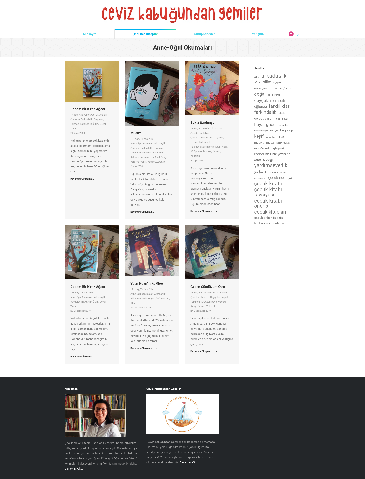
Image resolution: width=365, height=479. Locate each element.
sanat (257, 160)
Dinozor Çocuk (261, 88)
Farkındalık (86, 123)
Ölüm (96, 123)
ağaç (257, 82)
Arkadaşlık (160, 143)
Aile (81, 114)
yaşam (260, 171)
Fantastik (142, 298)
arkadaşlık (274, 76)
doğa (259, 94)
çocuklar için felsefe (268, 218)
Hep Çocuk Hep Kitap (281, 130)
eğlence (260, 106)
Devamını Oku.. (74, 468)
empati (279, 100)
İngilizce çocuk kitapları (270, 223)
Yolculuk (195, 155)
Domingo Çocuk (280, 88)
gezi (278, 119)
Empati (134, 152)
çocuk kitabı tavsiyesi (268, 192)
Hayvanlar (86, 301)
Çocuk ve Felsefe (199, 297)
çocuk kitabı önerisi (268, 203)
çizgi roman (260, 178)
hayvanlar (283, 125)
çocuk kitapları (270, 211)
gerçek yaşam (264, 118)
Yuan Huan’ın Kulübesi (147, 283)
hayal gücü (265, 124)
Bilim (205, 133)
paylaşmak (278, 148)
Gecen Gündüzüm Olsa (207, 287)
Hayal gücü (154, 298)
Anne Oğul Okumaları (95, 114)
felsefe (281, 113)
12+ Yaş (134, 138)
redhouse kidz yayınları (272, 154)
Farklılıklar (157, 152)
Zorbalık (160, 161)
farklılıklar (279, 106)
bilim (267, 82)
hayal (285, 119)
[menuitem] (90, 34)
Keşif (218, 146)
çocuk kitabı (268, 183)
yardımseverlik (270, 165)
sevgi (268, 159)
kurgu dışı (270, 137)
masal (270, 142)
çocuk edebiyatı (281, 178)
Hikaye (213, 301)
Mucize (136, 133)
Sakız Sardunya (202, 123)
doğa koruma (273, 95)
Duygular (98, 119)
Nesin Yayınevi (283, 143)
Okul (157, 157)
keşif (259, 136)
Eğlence (74, 123)
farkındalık (265, 112)
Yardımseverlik (138, 161)
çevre (283, 172)
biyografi (277, 83)
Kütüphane (196, 151)
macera (259, 142)
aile (256, 77)
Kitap (224, 146)
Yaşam (74, 128)
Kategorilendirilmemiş (142, 157)
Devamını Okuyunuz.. (82, 178)
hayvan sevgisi (261, 130)
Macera (207, 151)
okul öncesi (261, 148)
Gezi (205, 301)
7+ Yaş (74, 114)
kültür (280, 136)
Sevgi (103, 123)
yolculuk (273, 172)
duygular (262, 100)
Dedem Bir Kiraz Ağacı (87, 109)
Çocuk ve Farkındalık (81, 119)
